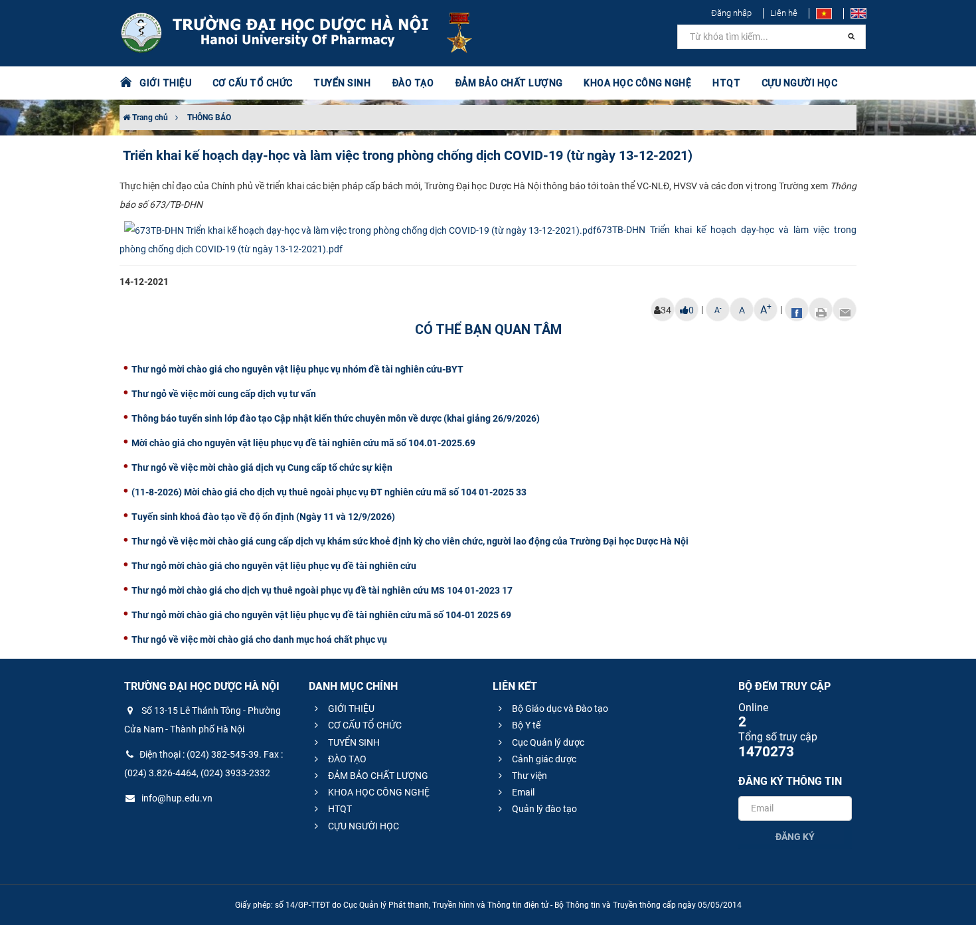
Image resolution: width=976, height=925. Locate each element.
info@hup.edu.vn (175, 798)
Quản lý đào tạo (543, 808)
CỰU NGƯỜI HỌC (362, 826)
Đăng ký (795, 836)
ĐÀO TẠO (346, 759)
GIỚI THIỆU (350, 708)
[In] (821, 309)
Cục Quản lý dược (547, 742)
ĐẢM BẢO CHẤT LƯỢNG (377, 775)
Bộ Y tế (525, 725)
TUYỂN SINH (341, 83)
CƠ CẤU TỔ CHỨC (364, 725)
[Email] (844, 309)
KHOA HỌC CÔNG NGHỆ (378, 792)
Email (522, 792)
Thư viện (528, 775)
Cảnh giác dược (543, 759)
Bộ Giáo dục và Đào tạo (559, 708)
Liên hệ (783, 13)
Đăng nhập (731, 13)
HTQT (339, 808)
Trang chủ (149, 117)
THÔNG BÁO (209, 117)
